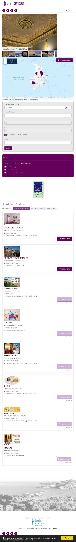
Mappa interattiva (65, 60)
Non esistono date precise (17, 135)
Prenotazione (64, 239)
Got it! (67, 538)
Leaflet (4, 98)
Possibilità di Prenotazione (21, 208)
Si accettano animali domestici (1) (15, 173)
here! (31, 539)
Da (5, 119)
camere (6, 139)
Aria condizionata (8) (11, 170)
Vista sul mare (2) (11, 167)
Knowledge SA (38, 528)
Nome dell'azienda (10, 112)
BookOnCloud (53, 528)
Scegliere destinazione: (11, 104)
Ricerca (8, 148)
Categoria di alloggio (37, 208)
